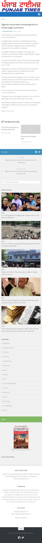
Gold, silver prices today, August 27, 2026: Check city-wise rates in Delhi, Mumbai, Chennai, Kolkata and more (19, 330)
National (5, 374)
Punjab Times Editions (9, 383)
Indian (5, 370)
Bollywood (6, 343)
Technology (6, 401)
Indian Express (10, 111)
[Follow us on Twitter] (39, 152)
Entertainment (7, 361)
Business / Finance (8, 348)
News (3, 19)
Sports (5, 397)
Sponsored (6, 392)
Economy (6, 357)
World (5, 410)
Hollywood (6, 365)
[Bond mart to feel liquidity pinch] (30, 129)
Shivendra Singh (8, 31)
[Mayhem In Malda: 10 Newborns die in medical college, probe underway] (21, 258)
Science (5, 388)
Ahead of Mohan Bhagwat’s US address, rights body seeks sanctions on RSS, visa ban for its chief (19, 301)
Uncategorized (7, 406)
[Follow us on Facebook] (36, 152)
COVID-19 (6, 352)
